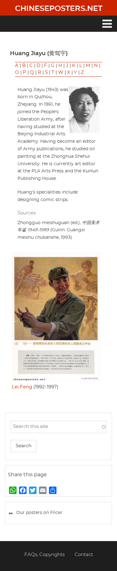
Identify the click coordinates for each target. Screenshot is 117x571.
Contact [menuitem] (84, 554)
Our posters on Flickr (39, 513)
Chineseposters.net (58, 8)
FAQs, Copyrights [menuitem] (44, 554)
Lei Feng (22, 387)
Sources (26, 213)
